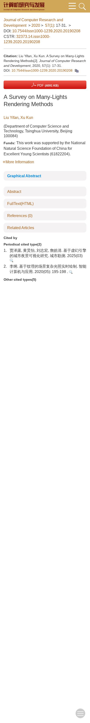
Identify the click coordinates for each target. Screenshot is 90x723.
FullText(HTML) (20, 204)
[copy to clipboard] (76, 70)
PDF (47, 85)
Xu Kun (26, 118)
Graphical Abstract (24, 176)
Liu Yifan (11, 118)
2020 (35, 25)
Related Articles (20, 228)
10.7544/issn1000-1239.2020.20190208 (46, 31)
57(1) (49, 25)
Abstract (14, 192)
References (19, 216)
